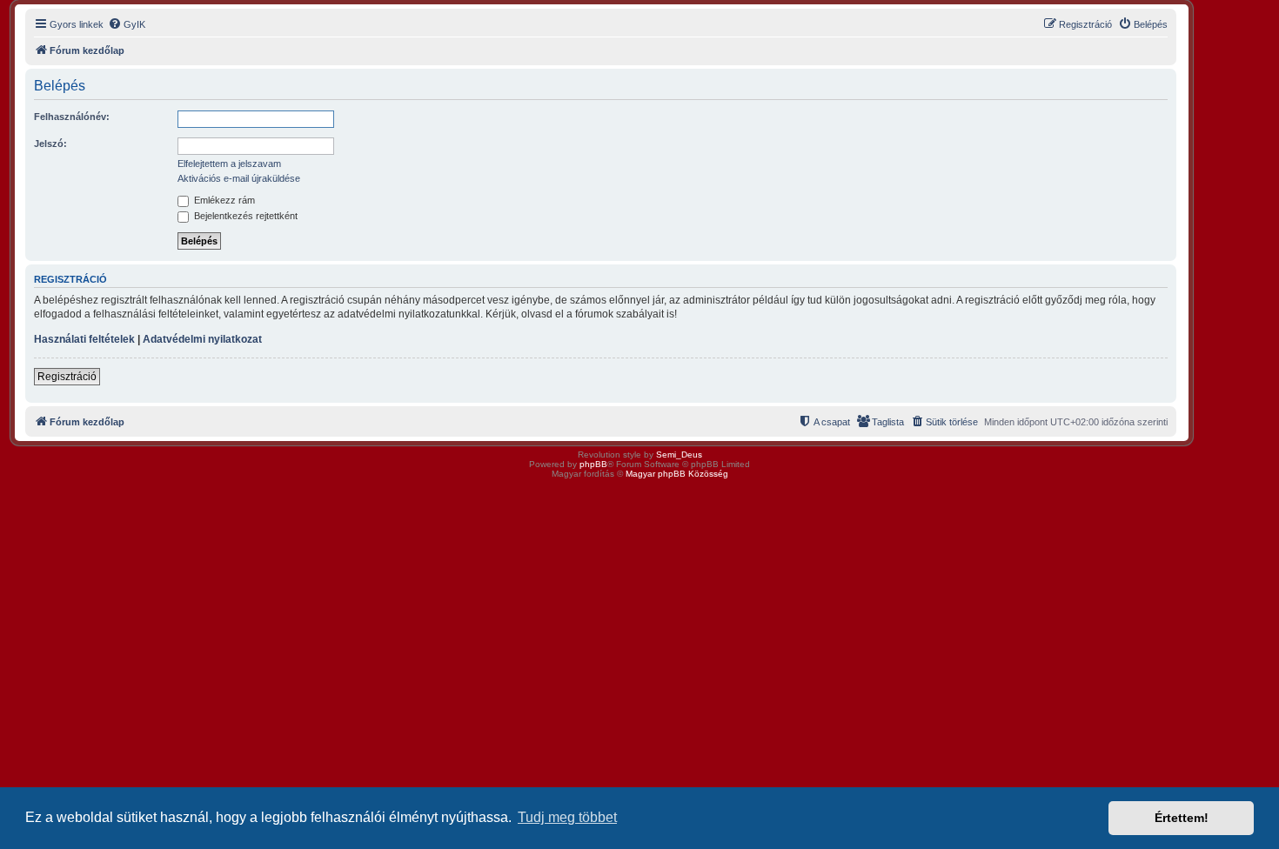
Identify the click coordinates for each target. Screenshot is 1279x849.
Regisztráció (67, 377)
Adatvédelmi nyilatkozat (202, 339)
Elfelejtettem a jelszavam (229, 163)
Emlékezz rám (223, 200)
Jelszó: (50, 143)
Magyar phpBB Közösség (677, 473)
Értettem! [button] (1182, 818)
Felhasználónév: (72, 116)
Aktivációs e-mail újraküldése (238, 178)
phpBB (593, 464)
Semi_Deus (679, 454)
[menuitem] (126, 24)
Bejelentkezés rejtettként (244, 216)
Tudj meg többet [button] (567, 817)
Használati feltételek (84, 339)
